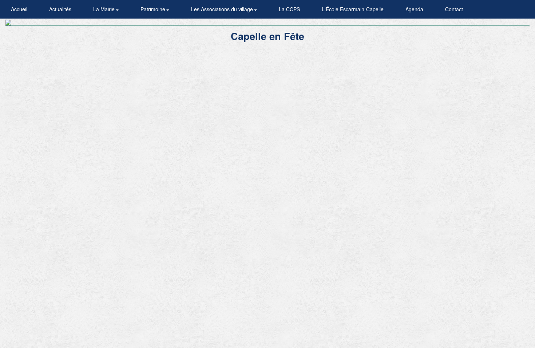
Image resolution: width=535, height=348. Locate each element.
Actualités (60, 9)
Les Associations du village (222, 9)
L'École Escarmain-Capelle (353, 9)
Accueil (19, 9)
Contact (454, 9)
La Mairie (104, 9)
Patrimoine (153, 9)
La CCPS (289, 9)
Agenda (414, 9)
